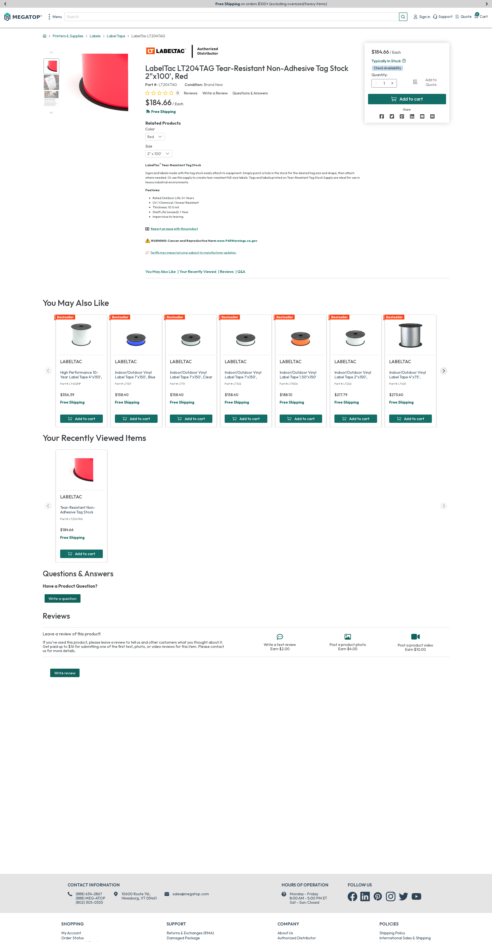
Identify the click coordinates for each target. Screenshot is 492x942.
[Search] (403, 17)
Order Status (72, 937)
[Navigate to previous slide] (5, 4)
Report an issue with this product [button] (174, 229)
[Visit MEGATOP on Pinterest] (377, 896)
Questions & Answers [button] (250, 93)
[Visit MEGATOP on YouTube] (416, 896)
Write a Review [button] (215, 93)
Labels (95, 35)
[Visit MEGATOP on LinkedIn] (365, 896)
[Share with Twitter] (392, 116)
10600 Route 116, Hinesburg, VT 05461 (139, 896)
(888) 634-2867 (89, 893)
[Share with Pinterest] (402, 116)
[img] (218, 51)
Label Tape (116, 35)
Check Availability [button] (387, 68)
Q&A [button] (241, 271)
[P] (432, 116)
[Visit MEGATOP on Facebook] (352, 896)
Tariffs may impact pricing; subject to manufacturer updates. (193, 252)
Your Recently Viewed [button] (197, 271)
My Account (71, 932)
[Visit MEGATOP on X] (403, 896)
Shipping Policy (392, 932)
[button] (404, 61)
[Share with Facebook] (382, 116)
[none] (55, 17)
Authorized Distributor (297, 937)
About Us (285, 932)
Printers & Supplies (67, 35)
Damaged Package (183, 937)
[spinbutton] (384, 83)
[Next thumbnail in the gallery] (51, 113)
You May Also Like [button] (160, 271)
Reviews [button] (191, 93)
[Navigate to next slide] (487, 4)
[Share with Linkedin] (412, 116)
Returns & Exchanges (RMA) (190, 932)
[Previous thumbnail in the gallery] (51, 52)
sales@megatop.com (191, 894)
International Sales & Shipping (405, 937)
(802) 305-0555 (89, 902)
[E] (422, 116)
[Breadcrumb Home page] (45, 36)
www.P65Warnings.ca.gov (237, 240)
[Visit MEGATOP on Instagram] (391, 896)
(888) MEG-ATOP (90, 898)
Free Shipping (72, 402)
